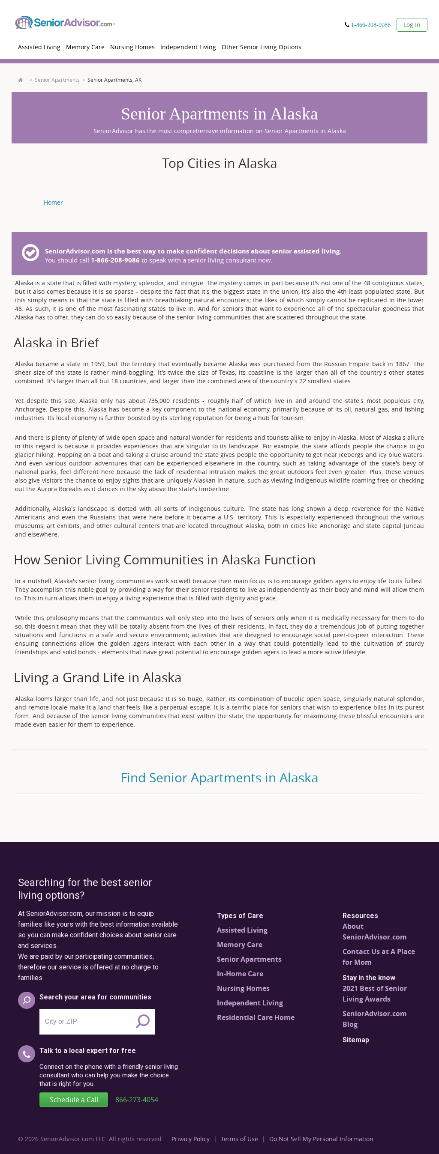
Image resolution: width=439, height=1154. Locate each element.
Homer (53, 202)
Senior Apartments (57, 79)
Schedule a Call (74, 1099)
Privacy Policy (190, 1139)
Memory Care (85, 47)
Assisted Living (39, 47)
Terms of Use (239, 1139)
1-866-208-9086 (371, 25)
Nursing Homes (132, 47)
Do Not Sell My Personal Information (321, 1139)
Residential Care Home (256, 1017)
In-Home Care (240, 973)
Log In (412, 25)
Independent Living (188, 47)
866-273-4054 (136, 1099)
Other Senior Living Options (261, 47)
